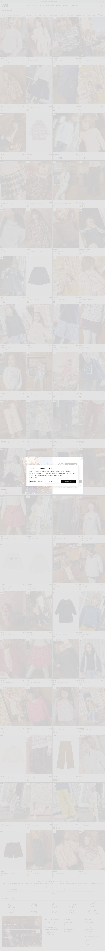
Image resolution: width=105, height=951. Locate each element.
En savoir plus (33, 477)
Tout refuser (52, 481)
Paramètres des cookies (36, 481)
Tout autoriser (68, 481)
